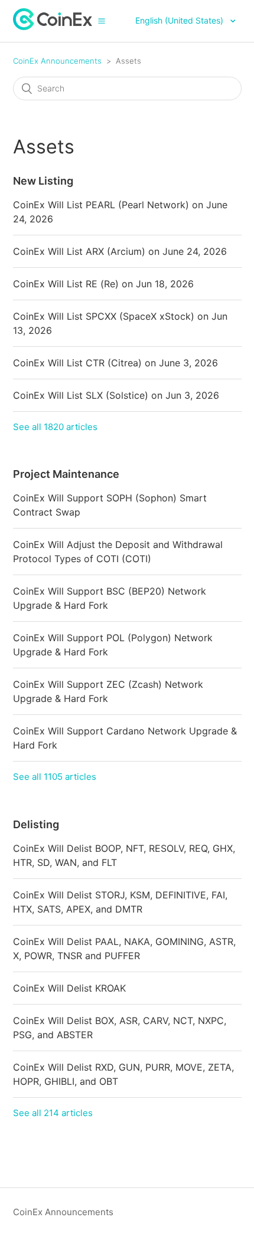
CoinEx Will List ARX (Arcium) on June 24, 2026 (120, 251)
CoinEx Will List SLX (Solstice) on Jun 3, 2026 (116, 395)
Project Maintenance (66, 474)
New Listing (43, 181)
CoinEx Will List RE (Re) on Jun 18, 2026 (103, 284)
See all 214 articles (53, 1112)
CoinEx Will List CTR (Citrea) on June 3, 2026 (115, 363)
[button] (101, 20)
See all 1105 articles (54, 776)
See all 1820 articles (55, 426)
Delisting (36, 824)
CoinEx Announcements (57, 60)
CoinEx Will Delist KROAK (69, 988)
